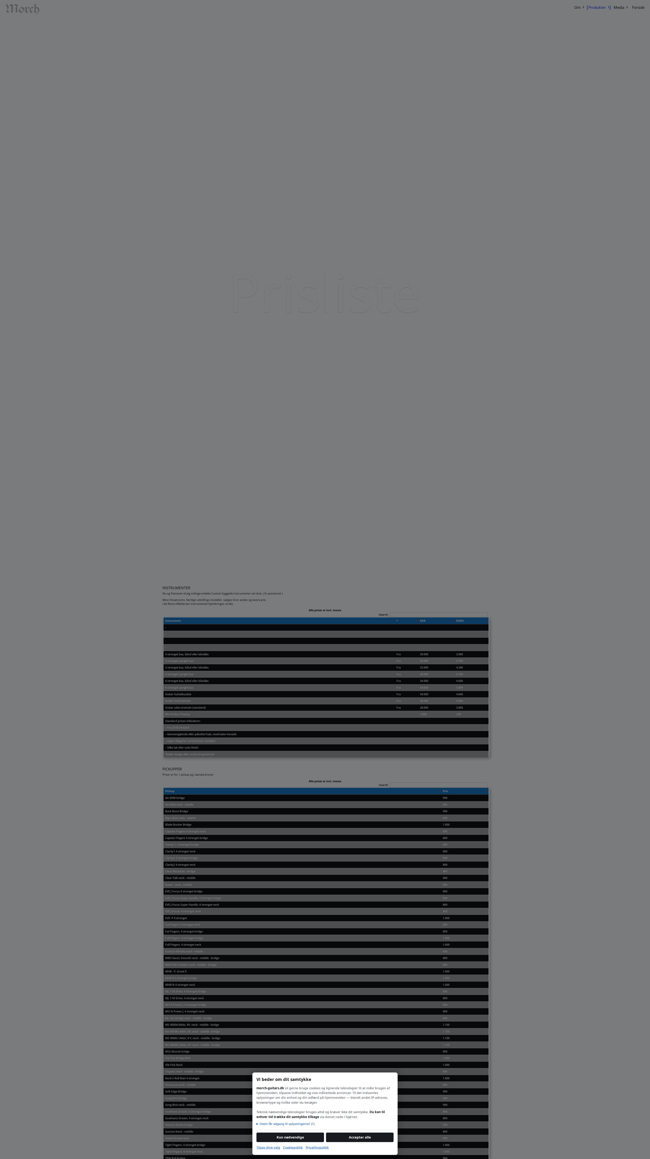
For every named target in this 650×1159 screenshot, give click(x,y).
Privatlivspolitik (317, 1147)
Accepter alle (360, 1137)
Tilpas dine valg (268, 1147)
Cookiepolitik (293, 1147)
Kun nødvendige (290, 1137)
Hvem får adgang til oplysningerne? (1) (287, 1124)
